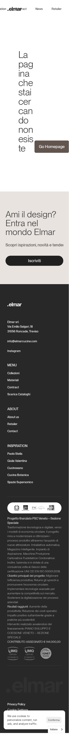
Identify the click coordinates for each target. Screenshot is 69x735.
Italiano (54, 729)
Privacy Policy (16, 704)
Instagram (14, 351)
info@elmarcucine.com (22, 341)
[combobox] (56, 729)
